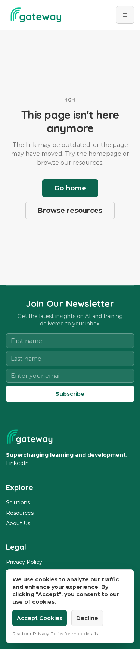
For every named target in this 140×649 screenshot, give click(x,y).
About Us (18, 523)
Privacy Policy (24, 562)
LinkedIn (17, 463)
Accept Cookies (39, 618)
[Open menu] (125, 15)
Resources (20, 513)
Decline (87, 618)
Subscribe (70, 394)
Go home (70, 188)
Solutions (18, 502)
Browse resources (70, 210)
